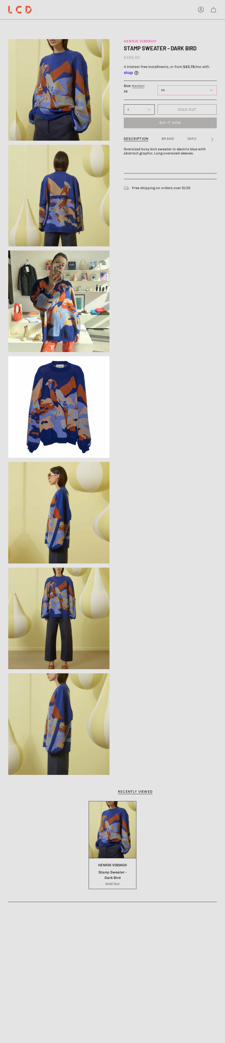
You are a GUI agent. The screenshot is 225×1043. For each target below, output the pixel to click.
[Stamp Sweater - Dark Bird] (112, 829)
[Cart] (213, 9)
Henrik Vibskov (140, 41)
